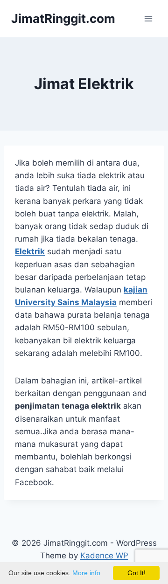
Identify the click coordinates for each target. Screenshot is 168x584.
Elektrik (30, 251)
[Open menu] (148, 18)
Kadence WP (104, 555)
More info (86, 573)
